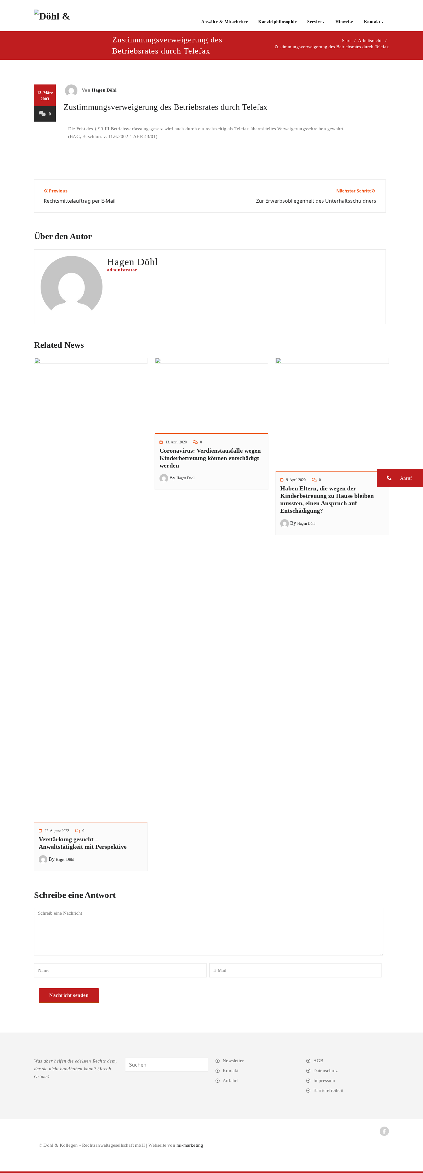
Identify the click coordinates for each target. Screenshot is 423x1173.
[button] (400, 478)
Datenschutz (325, 1070)
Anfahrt (230, 1080)
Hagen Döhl (104, 90)
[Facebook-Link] (384, 1131)
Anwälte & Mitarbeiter (224, 21)
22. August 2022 (57, 831)
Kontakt (372, 21)
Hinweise (344, 21)
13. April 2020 (176, 442)
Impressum (324, 1080)
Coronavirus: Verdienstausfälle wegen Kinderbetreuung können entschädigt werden (210, 458)
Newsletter (233, 1060)
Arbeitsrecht (370, 40)
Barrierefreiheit (328, 1090)
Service (314, 21)
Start (346, 40)
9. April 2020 (296, 480)
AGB (318, 1060)
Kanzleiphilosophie (277, 21)
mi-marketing (190, 1145)
